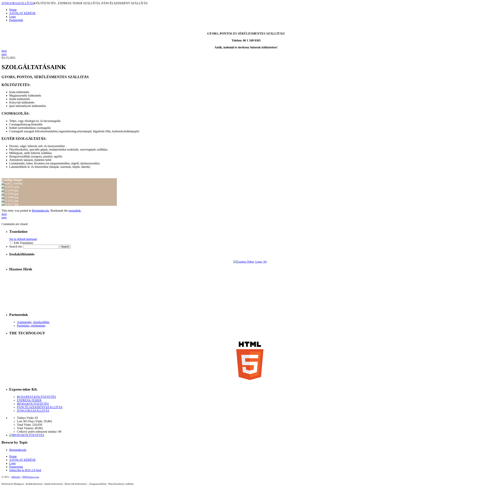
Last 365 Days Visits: (30, 421)
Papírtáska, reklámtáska (31, 325)
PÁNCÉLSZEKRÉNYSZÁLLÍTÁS (39, 407)
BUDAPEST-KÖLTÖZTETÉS (36, 396)
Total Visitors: (26, 428)
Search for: (15, 246)
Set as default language (23, 239)
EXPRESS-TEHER (29, 400)
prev (4, 54)
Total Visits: (24, 424)
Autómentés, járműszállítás (33, 322)
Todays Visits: (26, 417)
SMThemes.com (30, 476)
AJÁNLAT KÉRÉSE (22, 13)
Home (13, 9)
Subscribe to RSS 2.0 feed (25, 470)
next (4, 50)
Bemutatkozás (40, 210)
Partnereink (16, 20)
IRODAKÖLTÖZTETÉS (33, 403)
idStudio (15, 476)
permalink (75, 210)
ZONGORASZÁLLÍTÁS (18, 3)
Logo (12, 16)
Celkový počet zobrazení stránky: (37, 431)
